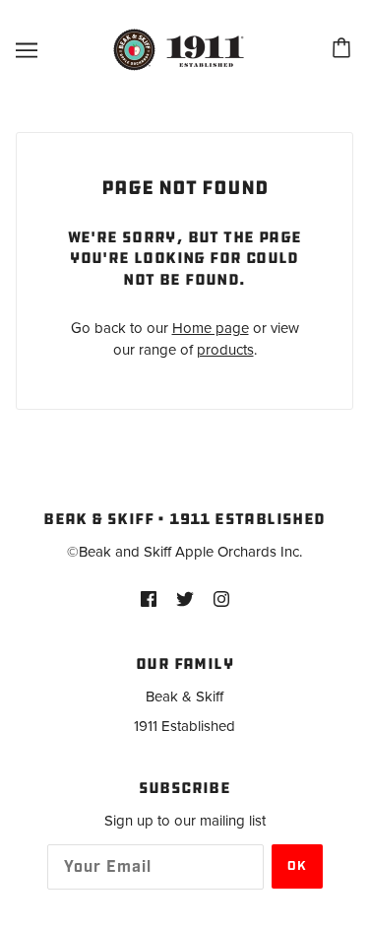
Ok (297, 866)
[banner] (182, 49)
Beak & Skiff (184, 696)
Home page (210, 328)
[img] (148, 598)
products (225, 350)
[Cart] (344, 50)
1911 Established (184, 726)
